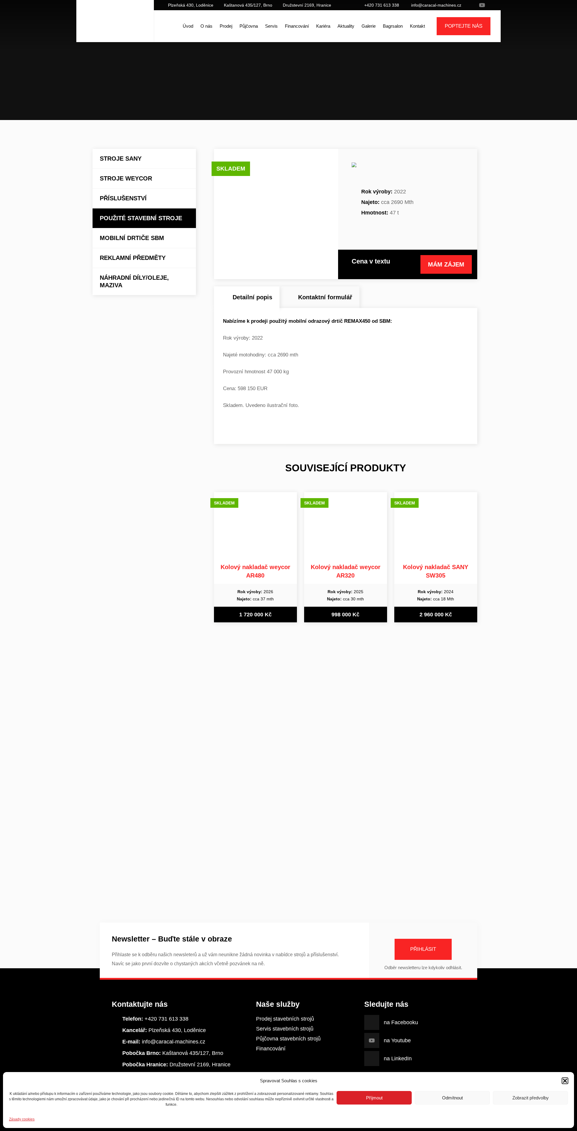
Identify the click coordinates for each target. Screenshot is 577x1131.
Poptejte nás (463, 26)
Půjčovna (249, 26)
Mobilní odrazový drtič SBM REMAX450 (318, 93)
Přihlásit (423, 949)
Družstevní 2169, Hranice (307, 5)
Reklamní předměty (133, 257)
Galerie (369, 26)
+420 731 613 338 (381, 5)
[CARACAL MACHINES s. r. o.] (115, 26)
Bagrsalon (393, 26)
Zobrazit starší (288, 884)
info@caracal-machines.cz (436, 5)
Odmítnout (452, 1097)
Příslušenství (123, 198)
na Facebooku (473, 5)
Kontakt (417, 26)
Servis (271, 26)
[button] (565, 1081)
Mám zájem (446, 264)
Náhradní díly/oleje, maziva (134, 281)
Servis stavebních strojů (284, 1029)
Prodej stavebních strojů (285, 1019)
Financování (297, 26)
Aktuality (345, 26)
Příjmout (374, 1097)
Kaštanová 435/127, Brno (248, 5)
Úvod (188, 26)
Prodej (226, 26)
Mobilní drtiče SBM (132, 238)
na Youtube (482, 5)
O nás (206, 26)
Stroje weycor (126, 178)
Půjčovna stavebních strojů (288, 1039)
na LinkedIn (491, 5)
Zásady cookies (22, 1119)
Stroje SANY (121, 158)
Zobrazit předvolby (530, 1097)
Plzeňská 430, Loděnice (190, 5)
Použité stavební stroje (273, 93)
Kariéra (323, 26)
